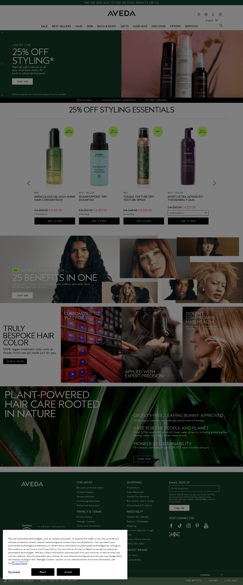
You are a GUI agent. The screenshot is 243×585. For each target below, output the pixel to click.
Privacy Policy (20, 563)
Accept (68, 572)
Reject (43, 572)
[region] (65, 554)
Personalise (14, 572)
